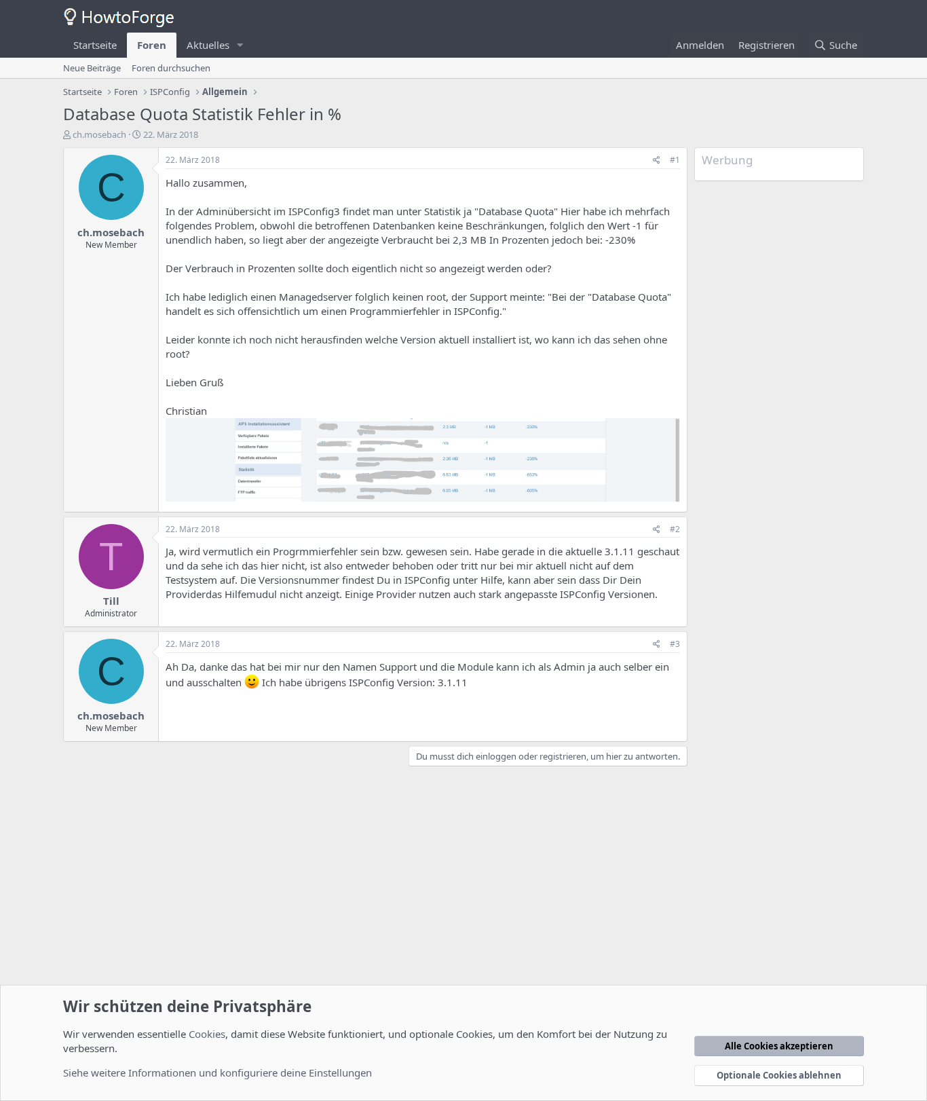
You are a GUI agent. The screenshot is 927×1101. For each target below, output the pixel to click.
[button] (240, 45)
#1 (675, 160)
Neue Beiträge (92, 68)
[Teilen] (656, 160)
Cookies (207, 1034)
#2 (675, 529)
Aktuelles (208, 45)
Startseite (95, 45)
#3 (675, 644)
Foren (151, 45)
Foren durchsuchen (171, 68)
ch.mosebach (99, 134)
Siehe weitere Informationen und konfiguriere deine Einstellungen (217, 1072)
